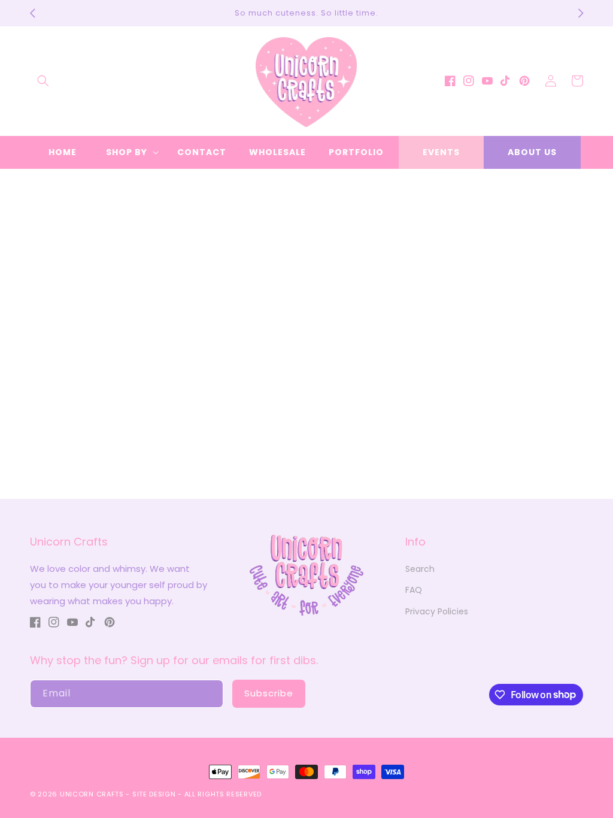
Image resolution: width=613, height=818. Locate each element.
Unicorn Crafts (92, 794)
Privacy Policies (436, 611)
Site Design (154, 794)
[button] (43, 81)
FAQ (413, 590)
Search (420, 569)
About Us (532, 152)
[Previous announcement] (32, 13)
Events (441, 152)
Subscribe (268, 693)
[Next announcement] (581, 13)
